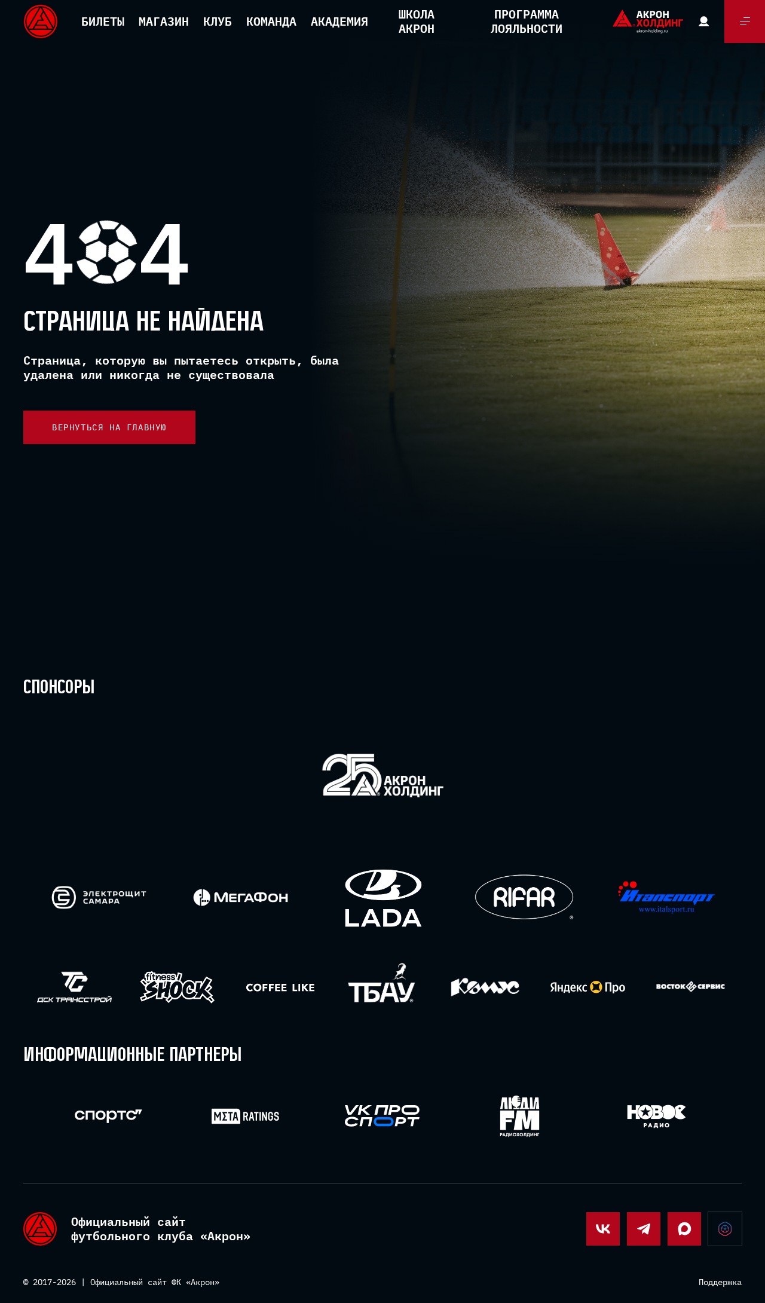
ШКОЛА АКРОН (416, 21)
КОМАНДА (271, 21)
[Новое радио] (656, 1116)
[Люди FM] (519, 1116)
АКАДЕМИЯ (339, 21)
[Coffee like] (280, 987)
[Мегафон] (240, 897)
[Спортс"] (108, 1116)
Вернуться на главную (109, 427)
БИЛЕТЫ (102, 21)
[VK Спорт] (382, 1116)
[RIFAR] (524, 897)
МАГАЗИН (164, 21)
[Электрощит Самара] (99, 897)
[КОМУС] (485, 987)
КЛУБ (217, 21)
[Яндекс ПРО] (587, 987)
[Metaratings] (245, 1116)
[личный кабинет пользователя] (703, 21)
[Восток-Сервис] (690, 987)
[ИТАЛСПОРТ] (666, 898)
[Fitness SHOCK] (177, 987)
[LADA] (383, 897)
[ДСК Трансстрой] (74, 987)
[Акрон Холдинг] (383, 778)
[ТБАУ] (382, 987)
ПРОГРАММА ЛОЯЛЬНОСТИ (526, 21)
